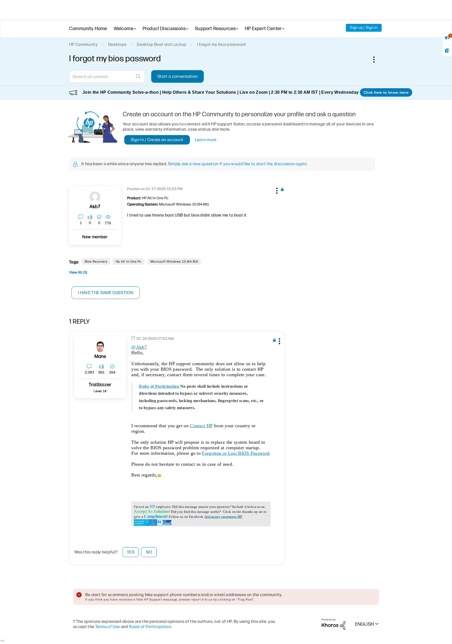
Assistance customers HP (223, 517)
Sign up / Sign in (363, 27)
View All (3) (78, 272)
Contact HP (201, 425)
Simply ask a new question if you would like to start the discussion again (237, 163)
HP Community (83, 44)
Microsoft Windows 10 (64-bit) (174, 261)
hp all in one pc (129, 261)
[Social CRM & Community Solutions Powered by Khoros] (333, 623)
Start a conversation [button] (177, 76)
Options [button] (376, 59)
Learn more (206, 139)
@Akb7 (139, 347)
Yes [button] (130, 551)
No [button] (149, 551)
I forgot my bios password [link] (221, 44)
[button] (276, 189)
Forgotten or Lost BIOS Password (235, 453)
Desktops (117, 44)
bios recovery (96, 261)
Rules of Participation (159, 386)
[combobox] (107, 76)
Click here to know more (386, 92)
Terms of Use (107, 626)
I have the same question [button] (105, 292)
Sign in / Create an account (157, 139)
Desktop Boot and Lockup (161, 44)
